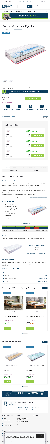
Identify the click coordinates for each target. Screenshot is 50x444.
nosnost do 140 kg (42, 278)
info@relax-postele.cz (23, 407)
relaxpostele (36, 409)
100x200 (16, 365)
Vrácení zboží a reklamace (8, 429)
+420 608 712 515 (37, 407)
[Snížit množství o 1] (29, 136)
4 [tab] (25, 333)
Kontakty (5, 422)
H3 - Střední (38, 281)
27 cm (45, 275)
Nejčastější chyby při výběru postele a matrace (22, 423)
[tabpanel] (13, 311)
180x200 (13, 311)
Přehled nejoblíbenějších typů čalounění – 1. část (22, 419)
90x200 (11, 365)
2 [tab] (23, 333)
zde (7, 439)
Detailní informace (5, 93)
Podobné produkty (42, 167)
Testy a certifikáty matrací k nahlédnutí (38, 197)
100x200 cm (44, 272)
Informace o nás (9, 1)
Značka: (45, 116)
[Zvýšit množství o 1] (29, 134)
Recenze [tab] (14, 167)
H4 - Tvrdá (44, 281)
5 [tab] (26, 333)
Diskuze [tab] (22, 167)
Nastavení (9, 442)
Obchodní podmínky (7, 425)
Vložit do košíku (38, 135)
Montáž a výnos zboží (8, 427)
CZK (44, 1)
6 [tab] (27, 333)
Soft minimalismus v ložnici (22, 421)
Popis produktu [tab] (6, 167)
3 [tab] (24, 333)
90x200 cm (37, 272)
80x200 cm (32, 272)
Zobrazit (8, 328)
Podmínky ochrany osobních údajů (9, 431)
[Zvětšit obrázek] (8, 131)
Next (46, 288)
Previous (43, 288)
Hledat (29, 6)
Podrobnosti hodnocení (18, 29)
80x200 (7, 365)
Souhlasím (40, 436)
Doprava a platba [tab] (13, 170)
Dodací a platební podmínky (9, 423)
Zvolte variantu (33, 98)
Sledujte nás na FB (23, 409)
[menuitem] (8, 11)
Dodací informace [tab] (36, 170)
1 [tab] (22, 333)
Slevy (3, 1)
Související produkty (31, 167)
